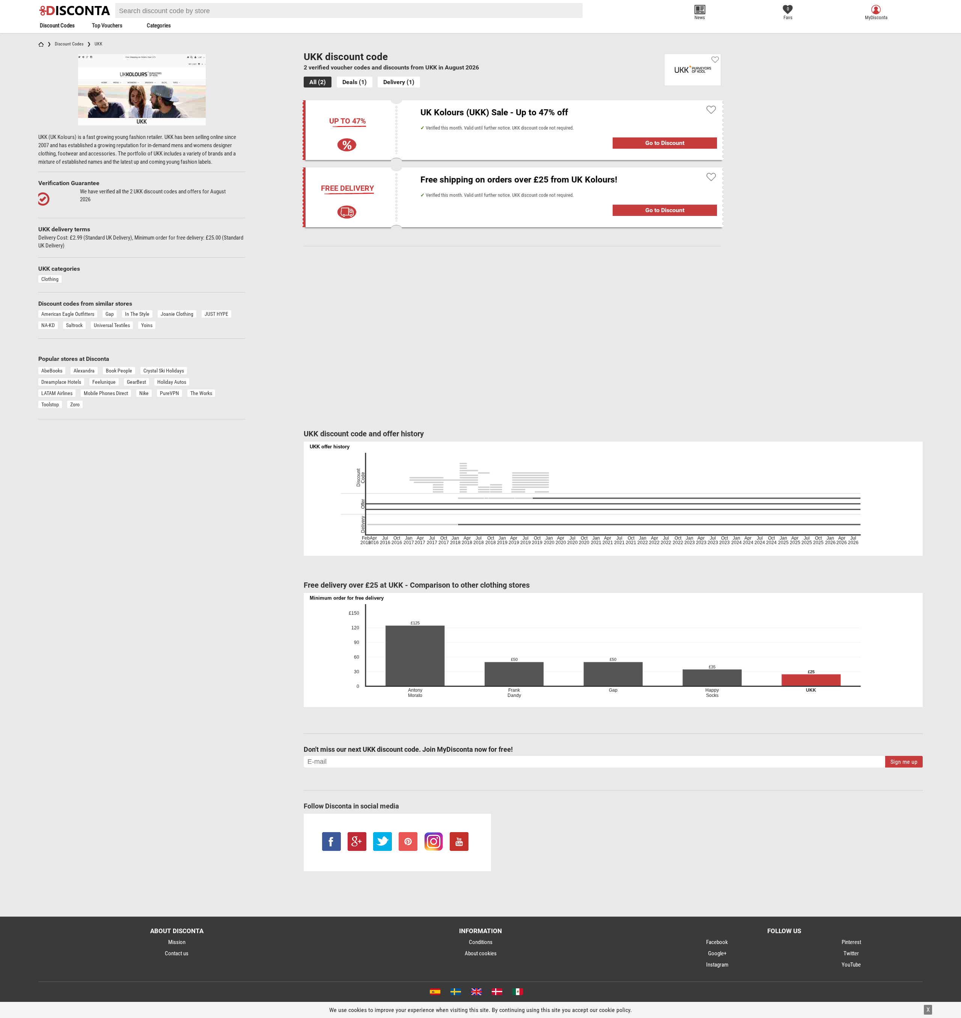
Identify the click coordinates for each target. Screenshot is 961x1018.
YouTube (851, 964)
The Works (201, 393)
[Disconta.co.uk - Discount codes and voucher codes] (475, 993)
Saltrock (74, 325)
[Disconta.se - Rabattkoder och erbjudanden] (455, 993)
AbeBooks (51, 371)
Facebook (717, 942)
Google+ (717, 953)
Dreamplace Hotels (61, 382)
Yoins (146, 325)
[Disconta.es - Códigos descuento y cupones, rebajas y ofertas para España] (434, 993)
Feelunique (104, 382)
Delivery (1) (398, 82)
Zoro (75, 404)
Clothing (50, 279)
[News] (700, 9)
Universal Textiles (112, 325)
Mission (176, 942)
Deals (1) (354, 82)
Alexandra (84, 371)
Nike (144, 393)
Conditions (481, 942)
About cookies (481, 953)
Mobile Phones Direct (106, 393)
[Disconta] (75, 10)
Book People (119, 371)
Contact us (176, 953)
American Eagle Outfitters (67, 314)
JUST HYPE (216, 314)
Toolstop (50, 404)
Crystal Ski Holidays (163, 371)
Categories (159, 25)
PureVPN (169, 393)
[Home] (41, 44)
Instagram (717, 964)
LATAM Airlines (56, 393)
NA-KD (48, 325)
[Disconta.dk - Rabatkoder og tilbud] (496, 993)
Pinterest (851, 942)
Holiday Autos (171, 382)
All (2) (317, 82)
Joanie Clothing (177, 314)
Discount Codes (57, 25)
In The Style (137, 314)
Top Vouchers (107, 25)
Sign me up (903, 761)
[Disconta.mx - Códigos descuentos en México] (517, 993)
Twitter (851, 953)
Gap (109, 314)
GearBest (136, 382)
